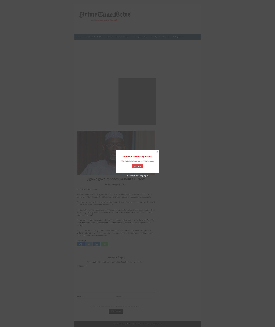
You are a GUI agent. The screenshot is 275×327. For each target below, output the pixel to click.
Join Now (137, 166)
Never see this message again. (137, 176)
